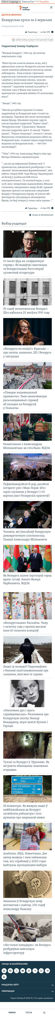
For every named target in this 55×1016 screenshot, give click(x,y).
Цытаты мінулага (11, 15)
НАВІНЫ (12, 1013)
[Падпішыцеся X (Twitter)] (16, 970)
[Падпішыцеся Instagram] (41, 970)
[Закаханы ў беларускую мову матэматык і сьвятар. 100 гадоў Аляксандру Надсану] (27, 884)
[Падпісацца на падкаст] (28, 970)
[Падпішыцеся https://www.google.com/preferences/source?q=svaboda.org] (4, 970)
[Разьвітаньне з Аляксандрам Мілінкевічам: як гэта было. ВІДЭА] (27, 427)
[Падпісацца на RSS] (4, 976)
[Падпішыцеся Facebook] (10, 970)
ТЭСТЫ (28, 1013)
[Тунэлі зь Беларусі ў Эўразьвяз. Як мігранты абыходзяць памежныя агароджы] (27, 745)
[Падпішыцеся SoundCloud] (35, 970)
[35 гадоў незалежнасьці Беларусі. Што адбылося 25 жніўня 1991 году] (27, 291)
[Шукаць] (44, 1012)
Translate (44, 2)
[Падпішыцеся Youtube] (22, 970)
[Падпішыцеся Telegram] (47, 970)
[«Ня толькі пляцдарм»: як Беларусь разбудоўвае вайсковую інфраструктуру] (27, 928)
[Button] (31, 32)
